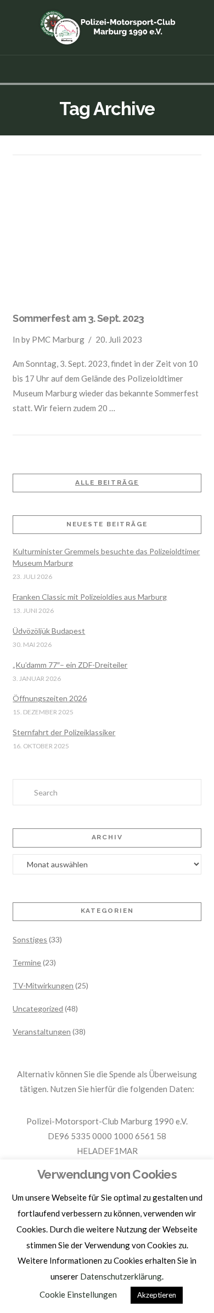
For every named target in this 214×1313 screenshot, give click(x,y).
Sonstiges (30, 939)
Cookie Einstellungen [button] (78, 1294)
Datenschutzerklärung (121, 1276)
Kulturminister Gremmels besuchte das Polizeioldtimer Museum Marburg (106, 557)
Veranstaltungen (42, 1031)
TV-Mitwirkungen (43, 985)
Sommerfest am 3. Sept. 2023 (78, 318)
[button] (107, 69)
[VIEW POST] (107, 235)
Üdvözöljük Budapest (49, 630)
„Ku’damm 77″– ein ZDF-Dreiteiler (70, 664)
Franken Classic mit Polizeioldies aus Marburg (90, 596)
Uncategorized (38, 1008)
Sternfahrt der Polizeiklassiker (64, 732)
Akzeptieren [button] (156, 1295)
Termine (27, 962)
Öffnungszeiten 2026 (50, 698)
